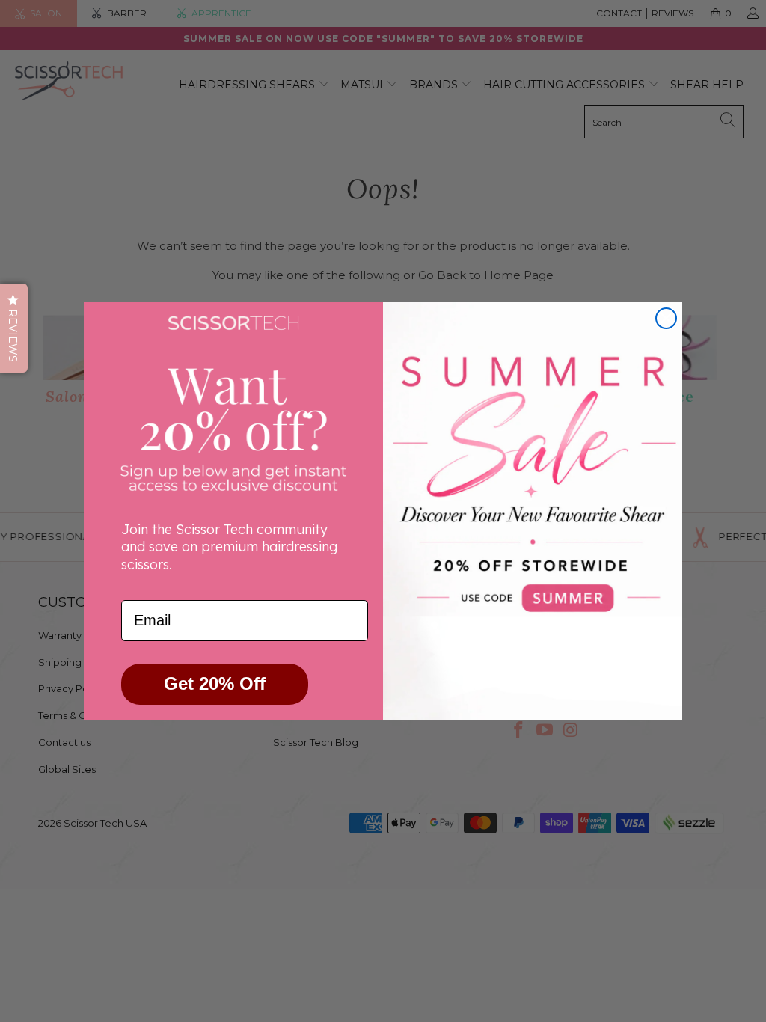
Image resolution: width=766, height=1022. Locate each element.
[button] (14, 328)
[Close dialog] (666, 318)
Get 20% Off (215, 683)
